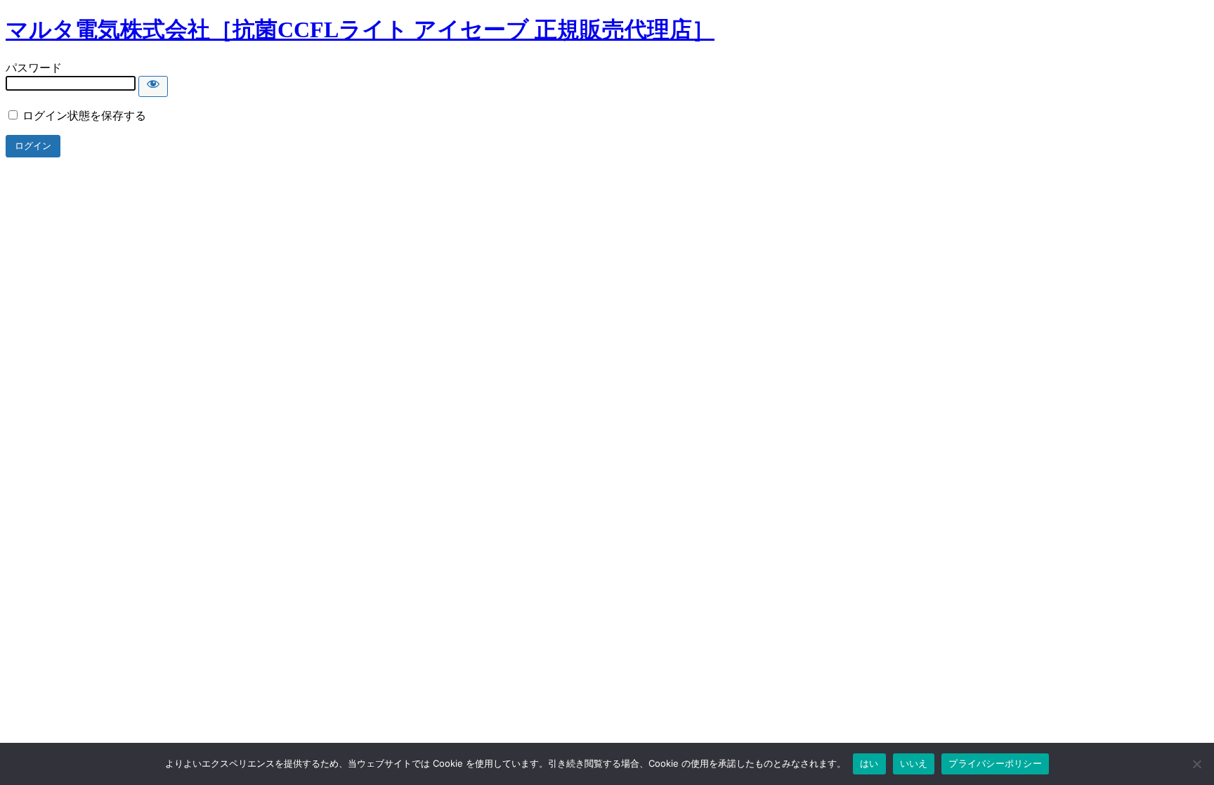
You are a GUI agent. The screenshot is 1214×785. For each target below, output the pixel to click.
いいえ (914, 763)
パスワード (34, 68)
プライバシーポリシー (995, 763)
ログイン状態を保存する (83, 116)
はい (869, 763)
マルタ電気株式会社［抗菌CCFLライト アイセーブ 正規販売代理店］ (360, 29)
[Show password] (153, 86)
